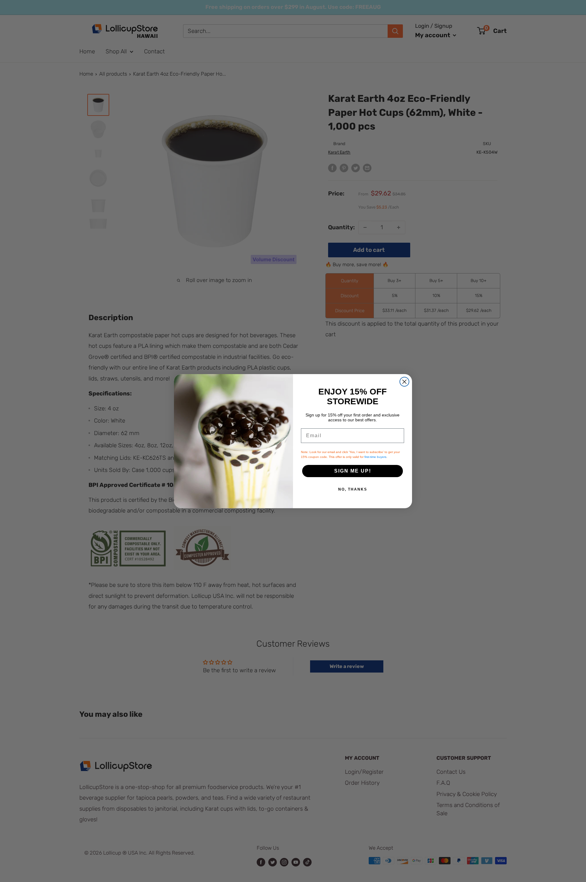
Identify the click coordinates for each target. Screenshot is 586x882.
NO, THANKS (352, 489)
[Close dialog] (404, 381)
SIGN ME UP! (352, 470)
